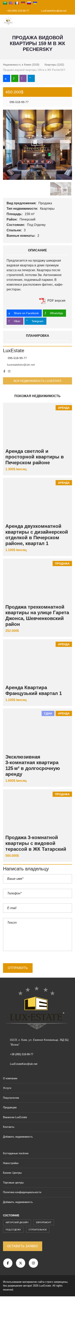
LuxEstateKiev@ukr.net (53, 10)
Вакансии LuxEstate (15, 1117)
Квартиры (47, 208)
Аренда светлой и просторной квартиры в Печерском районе (34, 456)
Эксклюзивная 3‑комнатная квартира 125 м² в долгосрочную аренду (32, 765)
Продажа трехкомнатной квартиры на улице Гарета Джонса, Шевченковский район (37, 615)
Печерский (28, 219)
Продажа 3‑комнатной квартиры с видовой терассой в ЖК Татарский (35, 843)
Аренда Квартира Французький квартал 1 (33, 690)
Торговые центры (13, 1182)
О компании (10, 1078)
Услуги (7, 1087)
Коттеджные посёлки (15, 1153)
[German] (23, 3)
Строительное (38, 1229)
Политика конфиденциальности (22, 1192)
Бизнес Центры (12, 1172)
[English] (11, 3)
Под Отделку (36, 225)
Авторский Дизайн (17, 1222)
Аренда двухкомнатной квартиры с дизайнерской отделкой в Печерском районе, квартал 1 (36, 534)
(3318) (21, 64)
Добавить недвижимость (18, 1136)
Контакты (8, 1126)
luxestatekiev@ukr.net (21, 364)
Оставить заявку (22, 1246)
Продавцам (10, 1107)
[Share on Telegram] (31, 78)
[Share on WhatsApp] (14, 78)
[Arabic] (5, 3)
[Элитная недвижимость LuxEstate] (7, 21)
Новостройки (10, 1163)
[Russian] (29, 3)
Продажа (45, 203)
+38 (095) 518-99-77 (17, 10)
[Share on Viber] (23, 78)
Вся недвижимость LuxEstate (38, 380)
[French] (17, 3)
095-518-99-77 (19, 102)
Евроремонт (43, 1222)
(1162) (54, 64)
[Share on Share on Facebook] (6, 78)
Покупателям (11, 1097)
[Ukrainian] (35, 3)
